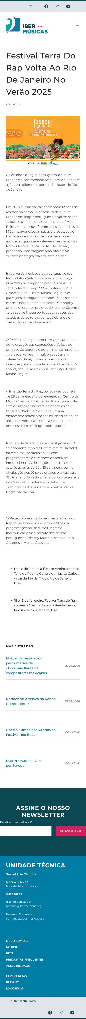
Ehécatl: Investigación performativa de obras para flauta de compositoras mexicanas (26, 665)
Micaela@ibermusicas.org (24, 886)
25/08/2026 (72, 665)
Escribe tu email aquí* (16, 822)
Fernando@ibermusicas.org (25, 918)
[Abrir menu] (77, 24)
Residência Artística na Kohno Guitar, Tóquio (31, 701)
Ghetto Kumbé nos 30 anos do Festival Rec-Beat (31, 732)
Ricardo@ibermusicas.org (24, 906)
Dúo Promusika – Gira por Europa (24, 763)
